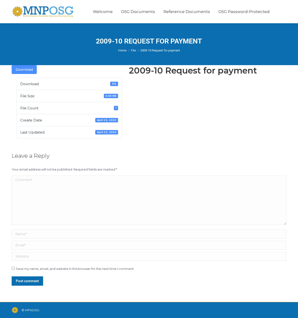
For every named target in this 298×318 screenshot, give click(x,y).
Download (24, 69)
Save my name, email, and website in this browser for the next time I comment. (75, 269)
